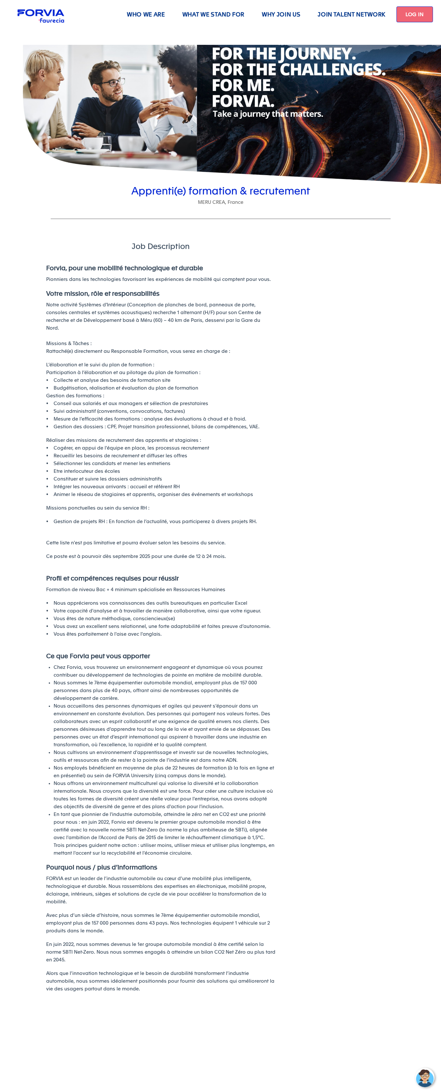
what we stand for (213, 14)
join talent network (351, 14)
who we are (146, 14)
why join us (281, 14)
